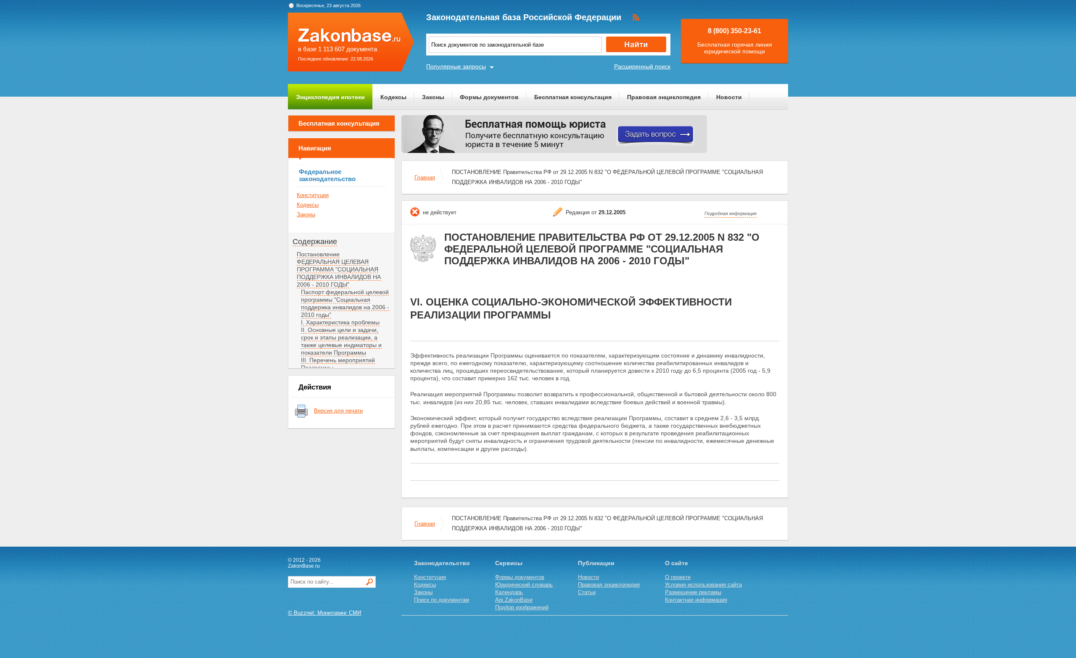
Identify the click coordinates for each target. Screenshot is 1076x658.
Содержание (315, 241)
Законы (433, 97)
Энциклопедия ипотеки (330, 97)
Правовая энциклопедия (664, 97)
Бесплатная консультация (573, 97)
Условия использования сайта (703, 585)
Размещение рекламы (693, 592)
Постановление (318, 254)
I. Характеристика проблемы (340, 322)
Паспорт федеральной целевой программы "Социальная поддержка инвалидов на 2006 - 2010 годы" (345, 303)
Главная (424, 177)
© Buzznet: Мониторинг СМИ (324, 613)
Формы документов (489, 97)
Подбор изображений (522, 607)
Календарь (509, 592)
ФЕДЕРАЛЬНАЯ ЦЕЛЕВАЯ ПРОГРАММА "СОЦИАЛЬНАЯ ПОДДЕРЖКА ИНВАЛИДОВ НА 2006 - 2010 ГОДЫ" (339, 273)
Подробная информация (730, 213)
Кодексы (393, 97)
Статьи (587, 592)
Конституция (313, 195)
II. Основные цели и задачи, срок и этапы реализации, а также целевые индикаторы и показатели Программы (341, 341)
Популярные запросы (456, 66)
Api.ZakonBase (514, 600)
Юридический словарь (524, 585)
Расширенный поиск (642, 66)
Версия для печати (338, 411)
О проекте (678, 577)
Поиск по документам (441, 600)
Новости (729, 97)
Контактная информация (696, 600)
